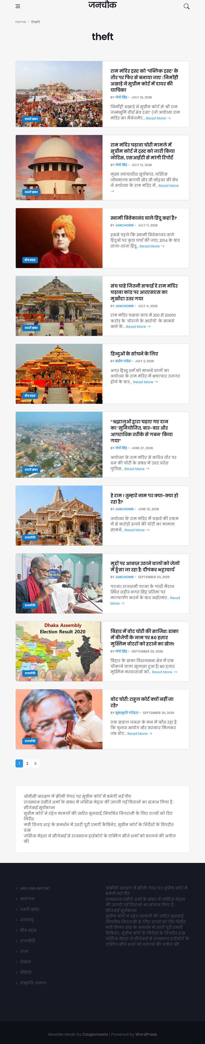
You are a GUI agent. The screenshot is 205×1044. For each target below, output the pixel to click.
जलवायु (27, 920)
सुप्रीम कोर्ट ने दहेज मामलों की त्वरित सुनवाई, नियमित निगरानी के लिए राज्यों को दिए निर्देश (146, 919)
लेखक (25, 962)
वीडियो (26, 972)
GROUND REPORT (35, 888)
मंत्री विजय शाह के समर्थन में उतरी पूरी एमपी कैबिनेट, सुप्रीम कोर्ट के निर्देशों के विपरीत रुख (145, 930)
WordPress (146, 1034)
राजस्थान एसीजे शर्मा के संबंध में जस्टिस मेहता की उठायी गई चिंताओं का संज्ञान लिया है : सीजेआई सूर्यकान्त (145, 905)
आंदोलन (27, 898)
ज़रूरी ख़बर (31, 119)
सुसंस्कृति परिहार (126, 713)
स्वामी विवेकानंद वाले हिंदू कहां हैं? (143, 218)
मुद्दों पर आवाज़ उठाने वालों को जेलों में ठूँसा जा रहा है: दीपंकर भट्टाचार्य (145, 566)
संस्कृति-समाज (33, 983)
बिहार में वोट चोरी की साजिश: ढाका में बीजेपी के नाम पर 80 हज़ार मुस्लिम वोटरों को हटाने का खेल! (144, 637)
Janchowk (124, 225)
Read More (156, 118)
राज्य (24, 951)
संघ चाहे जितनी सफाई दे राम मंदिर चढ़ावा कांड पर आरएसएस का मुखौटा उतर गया (144, 292)
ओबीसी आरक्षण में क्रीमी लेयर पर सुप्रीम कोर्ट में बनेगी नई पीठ (77, 796)
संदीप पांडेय (123, 361)
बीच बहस (30, 260)
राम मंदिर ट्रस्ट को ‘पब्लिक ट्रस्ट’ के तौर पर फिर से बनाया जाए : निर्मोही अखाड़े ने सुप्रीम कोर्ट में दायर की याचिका (144, 80)
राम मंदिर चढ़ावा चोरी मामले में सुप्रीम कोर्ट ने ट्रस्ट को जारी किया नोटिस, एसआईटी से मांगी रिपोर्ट (142, 151)
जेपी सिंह (121, 97)
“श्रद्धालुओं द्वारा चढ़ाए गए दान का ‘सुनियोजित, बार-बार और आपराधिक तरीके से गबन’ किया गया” (141, 431)
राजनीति (30, 538)
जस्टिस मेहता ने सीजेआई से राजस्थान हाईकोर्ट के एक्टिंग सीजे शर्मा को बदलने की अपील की (147, 941)
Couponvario (95, 1034)
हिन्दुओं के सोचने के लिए (134, 354)
